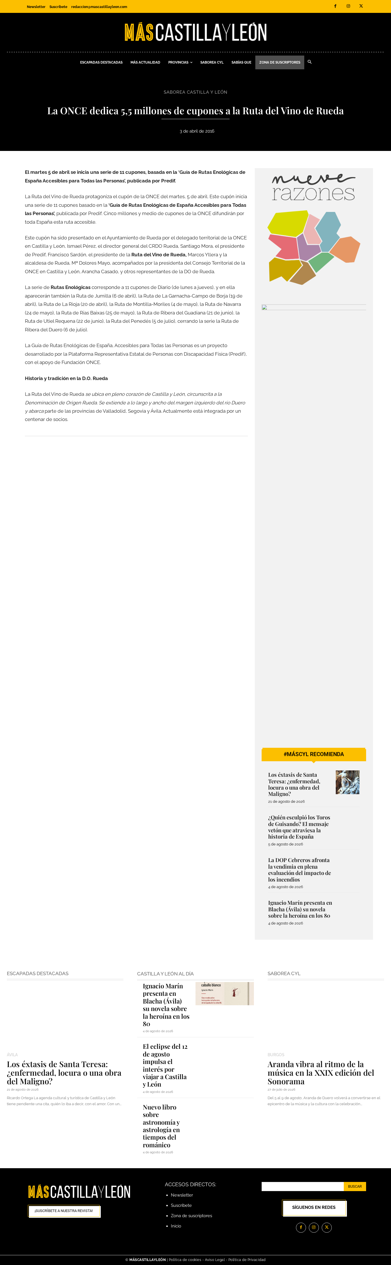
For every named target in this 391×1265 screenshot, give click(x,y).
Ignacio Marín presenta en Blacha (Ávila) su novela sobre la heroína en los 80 (300, 909)
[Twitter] (361, 6)
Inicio (176, 1226)
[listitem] (283, 246)
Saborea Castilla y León (196, 92)
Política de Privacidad (247, 1260)
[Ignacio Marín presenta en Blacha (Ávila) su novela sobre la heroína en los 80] (348, 910)
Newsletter (182, 1195)
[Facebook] (335, 6)
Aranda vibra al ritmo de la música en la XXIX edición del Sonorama (321, 1073)
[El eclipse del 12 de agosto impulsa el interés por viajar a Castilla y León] (225, 1054)
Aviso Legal (215, 1260)
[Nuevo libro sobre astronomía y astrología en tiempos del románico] (225, 1114)
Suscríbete (181, 1205)
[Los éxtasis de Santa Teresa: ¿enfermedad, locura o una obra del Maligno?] (348, 782)
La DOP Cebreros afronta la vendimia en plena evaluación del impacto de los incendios (299, 869)
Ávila (12, 1055)
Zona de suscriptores (191, 1215)
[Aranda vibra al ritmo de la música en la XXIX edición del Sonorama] (326, 1017)
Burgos (276, 1055)
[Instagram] (348, 6)
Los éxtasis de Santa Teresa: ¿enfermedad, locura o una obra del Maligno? (294, 784)
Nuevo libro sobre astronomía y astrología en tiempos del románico (161, 1126)
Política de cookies (185, 1260)
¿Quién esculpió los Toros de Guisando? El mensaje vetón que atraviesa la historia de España (299, 827)
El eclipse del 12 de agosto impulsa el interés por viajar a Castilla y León (165, 1065)
